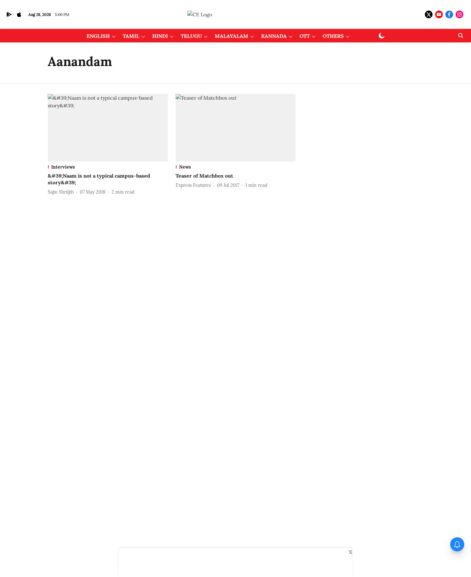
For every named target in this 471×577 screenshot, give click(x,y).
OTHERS (333, 36)
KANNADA (274, 36)
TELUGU (191, 36)
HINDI (160, 36)
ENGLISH (98, 36)
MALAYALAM (231, 36)
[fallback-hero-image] (108, 128)
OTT (305, 36)
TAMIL (131, 36)
